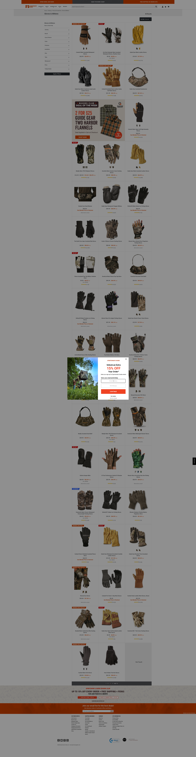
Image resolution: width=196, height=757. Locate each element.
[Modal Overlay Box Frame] (98, 378)
